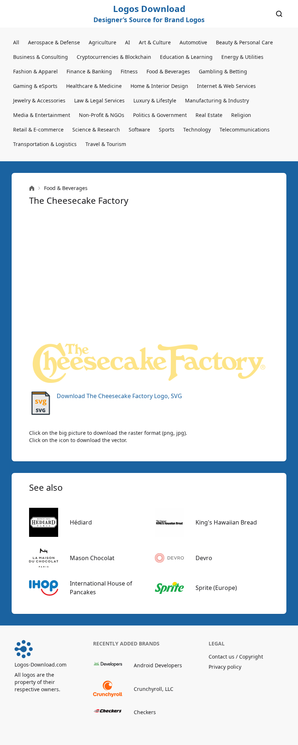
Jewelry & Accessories (39, 100)
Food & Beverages (168, 71)
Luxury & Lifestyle (154, 100)
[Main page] (32, 188)
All (16, 42)
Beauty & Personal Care (244, 42)
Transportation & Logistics (45, 144)
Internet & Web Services (226, 85)
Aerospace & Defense (54, 42)
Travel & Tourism (105, 144)
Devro (204, 558)
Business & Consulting (40, 56)
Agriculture (102, 42)
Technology (197, 129)
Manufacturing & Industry (217, 100)
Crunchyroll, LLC (153, 688)
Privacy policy (225, 666)
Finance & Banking (89, 71)
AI (127, 42)
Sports (166, 129)
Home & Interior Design (159, 85)
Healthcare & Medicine (94, 85)
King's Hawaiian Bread (226, 522)
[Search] (279, 14)
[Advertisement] (149, 274)
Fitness (129, 71)
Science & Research (96, 129)
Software (139, 129)
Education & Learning (186, 56)
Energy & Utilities (242, 56)
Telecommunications (245, 129)
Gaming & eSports (35, 85)
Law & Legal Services (99, 100)
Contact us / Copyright (236, 656)
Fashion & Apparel (35, 71)
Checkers (145, 712)
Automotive (193, 42)
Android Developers (158, 665)
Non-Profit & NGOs (101, 115)
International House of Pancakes (101, 587)
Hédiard (81, 522)
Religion (241, 115)
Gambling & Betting (223, 71)
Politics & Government (160, 115)
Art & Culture (155, 42)
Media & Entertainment (41, 115)
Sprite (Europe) (216, 588)
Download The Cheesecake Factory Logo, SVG (119, 396)
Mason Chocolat (92, 558)
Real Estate (209, 115)
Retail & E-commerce (38, 129)
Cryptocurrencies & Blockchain (114, 56)
